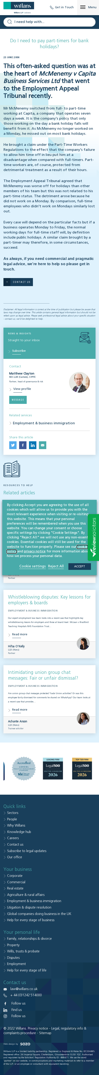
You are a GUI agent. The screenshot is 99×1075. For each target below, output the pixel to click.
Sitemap (45, 1033)
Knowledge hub (19, 832)
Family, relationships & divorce (29, 938)
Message (18, 400)
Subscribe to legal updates (26, 851)
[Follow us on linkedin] (32, 445)
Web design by (11, 1044)
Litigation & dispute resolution (29, 907)
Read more (19, 634)
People (12, 819)
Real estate (15, 888)
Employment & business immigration (44, 423)
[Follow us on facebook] (22, 445)
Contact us (15, 844)
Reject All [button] (56, 566)
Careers (13, 838)
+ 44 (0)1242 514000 (26, 995)
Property (13, 945)
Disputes (13, 958)
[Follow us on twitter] (13, 445)
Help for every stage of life (27, 970)
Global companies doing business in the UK (39, 914)
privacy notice (35, 551)
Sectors (12, 813)
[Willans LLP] (18, 7)
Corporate (15, 876)
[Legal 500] (53, 769)
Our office (14, 857)
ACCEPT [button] (79, 566)
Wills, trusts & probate (23, 951)
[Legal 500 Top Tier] (82, 769)
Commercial (16, 882)
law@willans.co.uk (24, 989)
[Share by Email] (42, 445)
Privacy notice (38, 1028)
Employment (16, 964)
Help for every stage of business (30, 920)
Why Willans (16, 825)
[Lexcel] (23, 768)
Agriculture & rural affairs (25, 895)
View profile (22, 389)
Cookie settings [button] (32, 566)
